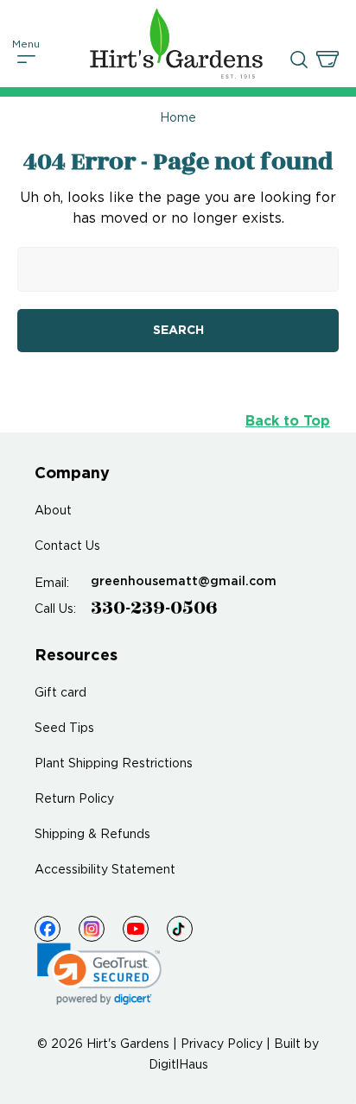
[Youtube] (136, 929)
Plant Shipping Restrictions (114, 764)
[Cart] (327, 59)
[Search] (299, 59)
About (53, 511)
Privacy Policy (222, 1044)
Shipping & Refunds (92, 835)
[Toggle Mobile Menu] (26, 59)
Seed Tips (64, 728)
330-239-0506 (154, 607)
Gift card (60, 693)
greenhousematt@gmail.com (184, 582)
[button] (99, 974)
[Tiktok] (180, 929)
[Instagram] (92, 929)
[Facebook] (47, 929)
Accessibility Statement (105, 870)
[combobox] (178, 269)
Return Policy (74, 799)
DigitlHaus (178, 1065)
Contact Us (67, 546)
